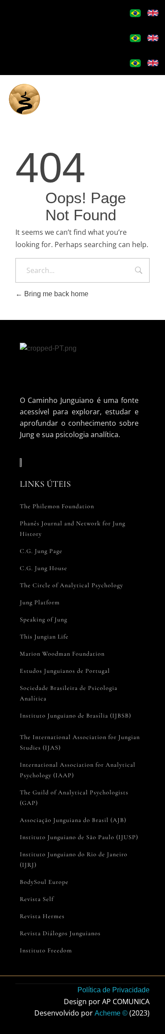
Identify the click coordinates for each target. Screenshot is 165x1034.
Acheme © (111, 1013)
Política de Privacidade (113, 990)
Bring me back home (55, 294)
